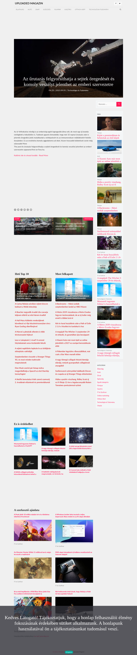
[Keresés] (119, 104)
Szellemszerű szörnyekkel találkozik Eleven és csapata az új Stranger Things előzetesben (109, 235)
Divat (38, 9)
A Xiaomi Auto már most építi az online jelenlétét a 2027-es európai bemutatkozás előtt (73, 343)
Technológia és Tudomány (77, 90)
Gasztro (67, 9)
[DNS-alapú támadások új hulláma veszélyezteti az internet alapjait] (74, 581)
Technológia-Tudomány (99, 9)
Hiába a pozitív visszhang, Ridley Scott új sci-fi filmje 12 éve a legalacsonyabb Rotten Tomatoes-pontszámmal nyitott (73, 382)
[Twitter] (119, 3)
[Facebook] (115, 3)
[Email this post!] (31, 210)
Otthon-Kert (80, 9)
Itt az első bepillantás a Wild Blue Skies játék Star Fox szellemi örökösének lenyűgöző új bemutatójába (32, 594)
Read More (43, 155)
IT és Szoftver (18, 544)
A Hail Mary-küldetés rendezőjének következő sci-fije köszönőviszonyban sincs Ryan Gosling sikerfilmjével (32, 324)
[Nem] (135, 630)
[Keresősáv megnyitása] (120, 9)
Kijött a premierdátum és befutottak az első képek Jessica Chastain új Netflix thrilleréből (109, 139)
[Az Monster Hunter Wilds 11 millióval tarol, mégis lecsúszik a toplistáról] (33, 577)
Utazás (99, 405)
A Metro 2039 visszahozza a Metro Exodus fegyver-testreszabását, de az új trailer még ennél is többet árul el (73, 315)
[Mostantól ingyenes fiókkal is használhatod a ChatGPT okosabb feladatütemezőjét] (26, 439)
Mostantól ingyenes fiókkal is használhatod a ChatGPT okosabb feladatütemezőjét (25, 446)
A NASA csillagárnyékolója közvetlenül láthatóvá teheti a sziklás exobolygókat (25, 474)
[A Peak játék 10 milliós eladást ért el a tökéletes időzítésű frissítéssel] (33, 539)
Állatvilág (20, 9)
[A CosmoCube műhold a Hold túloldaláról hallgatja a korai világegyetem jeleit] (81, 466)
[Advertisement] (68, 25)
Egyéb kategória (102, 382)
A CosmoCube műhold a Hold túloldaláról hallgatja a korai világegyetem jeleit (80, 472)
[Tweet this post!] (18, 210)
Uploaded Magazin (29, 3)
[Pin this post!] (24, 210)
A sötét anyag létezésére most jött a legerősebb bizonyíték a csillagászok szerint (80, 449)
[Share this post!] (15, 210)
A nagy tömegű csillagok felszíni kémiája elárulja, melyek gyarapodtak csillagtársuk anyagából (72, 363)
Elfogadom (69, 652)
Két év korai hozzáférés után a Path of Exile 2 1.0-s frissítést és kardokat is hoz (109, 258)
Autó (30, 9)
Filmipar (57, 9)
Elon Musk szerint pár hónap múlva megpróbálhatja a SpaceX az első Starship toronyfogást (32, 371)
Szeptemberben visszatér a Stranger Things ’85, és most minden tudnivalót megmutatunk (32, 360)
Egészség (47, 9)
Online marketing (103, 395)
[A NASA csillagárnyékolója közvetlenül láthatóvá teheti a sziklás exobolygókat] (26, 468)
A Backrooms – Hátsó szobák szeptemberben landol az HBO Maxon (107, 210)
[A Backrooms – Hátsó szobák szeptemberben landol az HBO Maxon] (109, 202)
